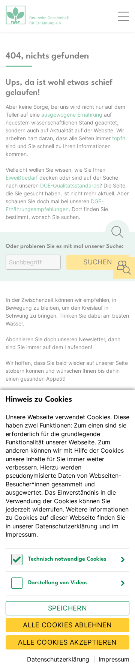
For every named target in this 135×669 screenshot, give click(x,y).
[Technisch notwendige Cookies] (16, 563)
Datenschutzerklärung (66, 526)
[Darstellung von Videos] (16, 587)
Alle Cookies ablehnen (67, 625)
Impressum (21, 534)
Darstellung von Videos (58, 583)
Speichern (67, 608)
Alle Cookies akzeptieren (67, 642)
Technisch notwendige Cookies (67, 559)
